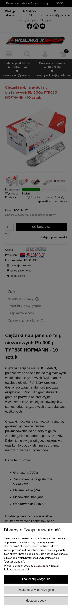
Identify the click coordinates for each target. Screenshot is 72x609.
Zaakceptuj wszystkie (36, 579)
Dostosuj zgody (36, 600)
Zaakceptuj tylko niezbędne (36, 589)
